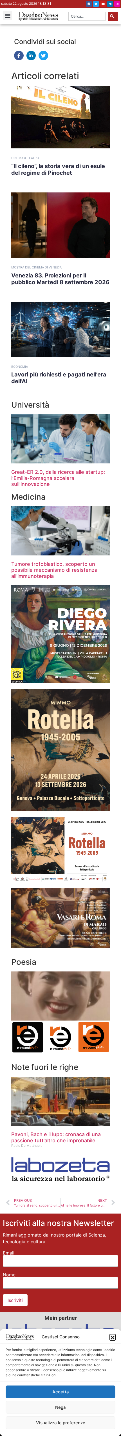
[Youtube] (103, 4)
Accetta (60, 1391)
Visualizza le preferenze (60, 1422)
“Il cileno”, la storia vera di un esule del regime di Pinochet (58, 169)
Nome (9, 1274)
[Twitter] (96, 4)
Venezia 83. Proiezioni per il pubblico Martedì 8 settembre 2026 (60, 279)
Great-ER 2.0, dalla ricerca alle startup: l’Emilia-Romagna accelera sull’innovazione (58, 478)
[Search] (113, 16)
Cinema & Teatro (25, 158)
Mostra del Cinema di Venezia (36, 267)
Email (8, 1253)
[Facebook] (89, 4)
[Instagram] (117, 4)
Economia (19, 367)
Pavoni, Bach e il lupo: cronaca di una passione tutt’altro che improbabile (56, 1137)
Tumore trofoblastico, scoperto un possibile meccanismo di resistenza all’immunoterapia (54, 570)
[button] (112, 1337)
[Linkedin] (110, 4)
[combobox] (87, 16)
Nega (60, 1407)
